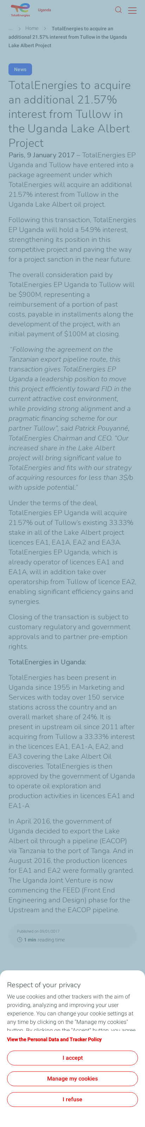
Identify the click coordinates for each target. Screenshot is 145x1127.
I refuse (72, 1099)
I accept (73, 1057)
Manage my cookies (72, 1078)
